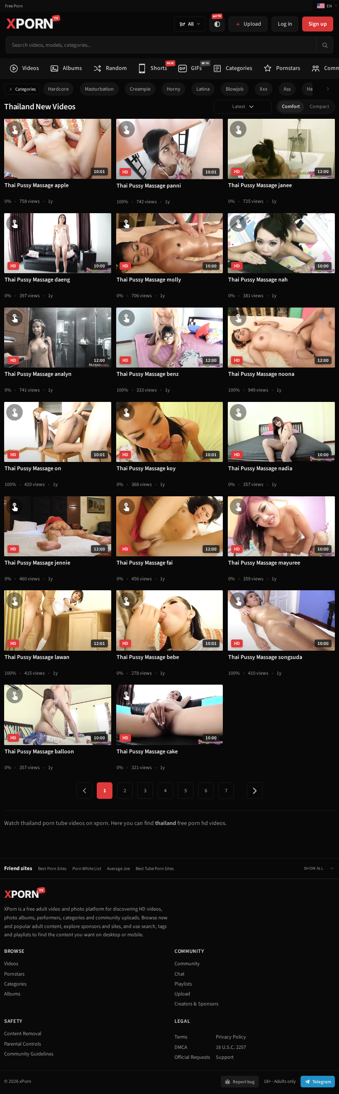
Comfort (291, 106)
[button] (330, 89)
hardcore (58, 89)
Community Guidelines (28, 1054)
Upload (182, 994)
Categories (25, 89)
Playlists (183, 984)
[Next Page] (255, 790)
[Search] (324, 45)
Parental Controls (22, 1044)
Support (225, 1057)
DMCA (180, 1047)
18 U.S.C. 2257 (231, 1047)
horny (173, 89)
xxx (263, 89)
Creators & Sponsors (196, 1003)
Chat (179, 974)
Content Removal (22, 1033)
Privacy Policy (231, 1037)
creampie (140, 89)
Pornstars (14, 974)
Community (187, 963)
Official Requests (192, 1057)
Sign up (317, 24)
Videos (11, 963)
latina (203, 89)
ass (287, 89)
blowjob (235, 89)
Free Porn (14, 6)
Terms (180, 1037)
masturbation (99, 89)
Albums (12, 994)
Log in (285, 24)
